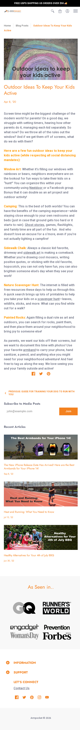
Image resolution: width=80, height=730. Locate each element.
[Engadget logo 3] (24, 627)
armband (29, 350)
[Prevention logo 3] (57, 627)
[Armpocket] (12, 11)
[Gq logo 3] (24, 608)
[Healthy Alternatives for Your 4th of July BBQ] (41, 537)
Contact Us (22, 688)
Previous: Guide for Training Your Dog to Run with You (42, 393)
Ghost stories (34, 225)
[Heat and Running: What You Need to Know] (41, 494)
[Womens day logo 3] (24, 636)
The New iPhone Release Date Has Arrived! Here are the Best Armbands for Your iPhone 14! (39, 466)
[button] (52, 11)
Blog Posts (22, 25)
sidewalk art (31, 252)
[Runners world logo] (57, 608)
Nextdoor (36, 188)
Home (7, 25)
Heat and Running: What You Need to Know (29, 512)
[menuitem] (52, 11)
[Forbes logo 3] (57, 636)
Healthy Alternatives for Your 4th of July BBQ (29, 555)
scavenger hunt (48, 299)
